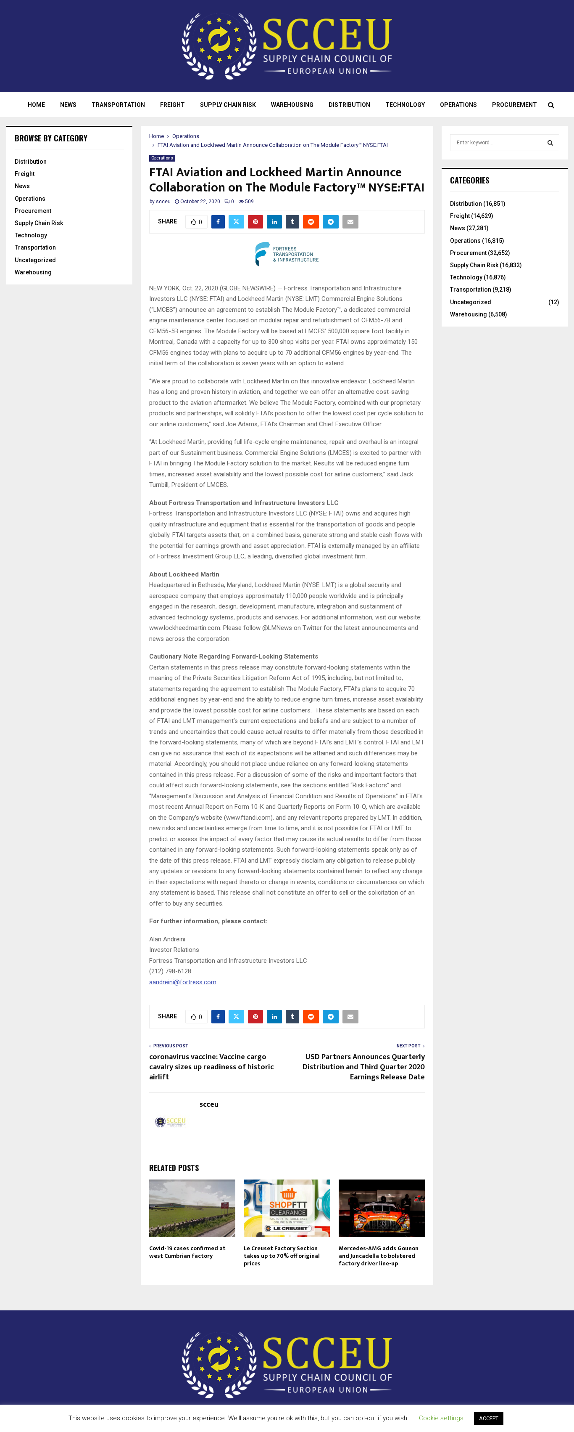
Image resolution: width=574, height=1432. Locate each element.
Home (36, 104)
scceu (163, 202)
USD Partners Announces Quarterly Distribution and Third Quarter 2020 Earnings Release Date (364, 1067)
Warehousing (292, 104)
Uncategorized (35, 260)
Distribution (349, 104)
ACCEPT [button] (488, 1418)
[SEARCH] (550, 142)
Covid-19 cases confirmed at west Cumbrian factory (187, 1252)
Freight (172, 104)
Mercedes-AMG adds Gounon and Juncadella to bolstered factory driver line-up (379, 1255)
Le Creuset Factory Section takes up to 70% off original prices (282, 1255)
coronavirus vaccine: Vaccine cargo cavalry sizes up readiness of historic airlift (211, 1067)
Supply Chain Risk (228, 104)
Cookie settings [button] (441, 1418)
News (68, 104)
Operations (458, 104)
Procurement (514, 104)
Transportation (118, 104)
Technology (405, 104)
